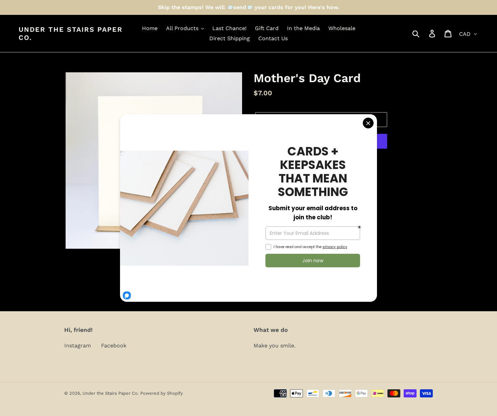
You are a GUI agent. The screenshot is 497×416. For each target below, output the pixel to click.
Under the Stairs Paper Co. (71, 33)
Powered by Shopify (161, 393)
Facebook (113, 345)
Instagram (77, 345)
